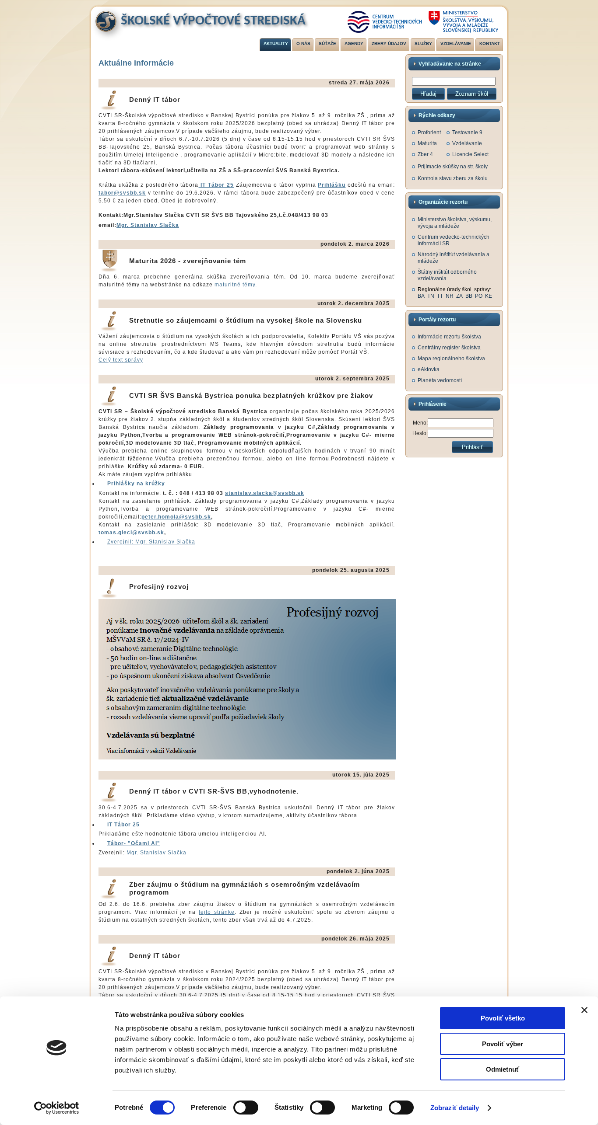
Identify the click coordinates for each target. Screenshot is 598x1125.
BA (421, 296)
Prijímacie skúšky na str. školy (453, 167)
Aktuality (276, 43)
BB (468, 296)
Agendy (354, 43)
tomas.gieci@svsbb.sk (131, 532)
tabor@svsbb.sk (122, 193)
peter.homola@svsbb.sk (176, 517)
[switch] (245, 1108)
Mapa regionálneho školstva (451, 358)
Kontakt (489, 43)
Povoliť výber (502, 1044)
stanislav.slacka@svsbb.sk (264, 493)
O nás (303, 43)
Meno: (420, 423)
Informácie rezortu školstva (449, 337)
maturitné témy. (236, 285)
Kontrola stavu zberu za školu (453, 178)
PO (478, 296)
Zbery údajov (389, 43)
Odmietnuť (502, 1069)
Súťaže (327, 43)
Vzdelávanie (455, 43)
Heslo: (420, 433)
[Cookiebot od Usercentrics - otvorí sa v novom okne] (56, 1108)
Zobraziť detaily (454, 1107)
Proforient (429, 132)
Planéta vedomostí (440, 380)
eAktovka (429, 369)
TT (440, 296)
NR (450, 296)
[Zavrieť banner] (584, 1010)
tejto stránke (217, 912)
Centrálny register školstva (449, 348)
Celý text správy (120, 360)
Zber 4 (425, 154)
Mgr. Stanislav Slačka (147, 225)
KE (488, 296)
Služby (423, 43)
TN (430, 296)
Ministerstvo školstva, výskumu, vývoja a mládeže (455, 222)
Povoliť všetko (503, 1018)
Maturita (427, 143)
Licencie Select (470, 154)
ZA (459, 296)
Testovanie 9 (467, 132)
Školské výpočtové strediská (213, 21)
